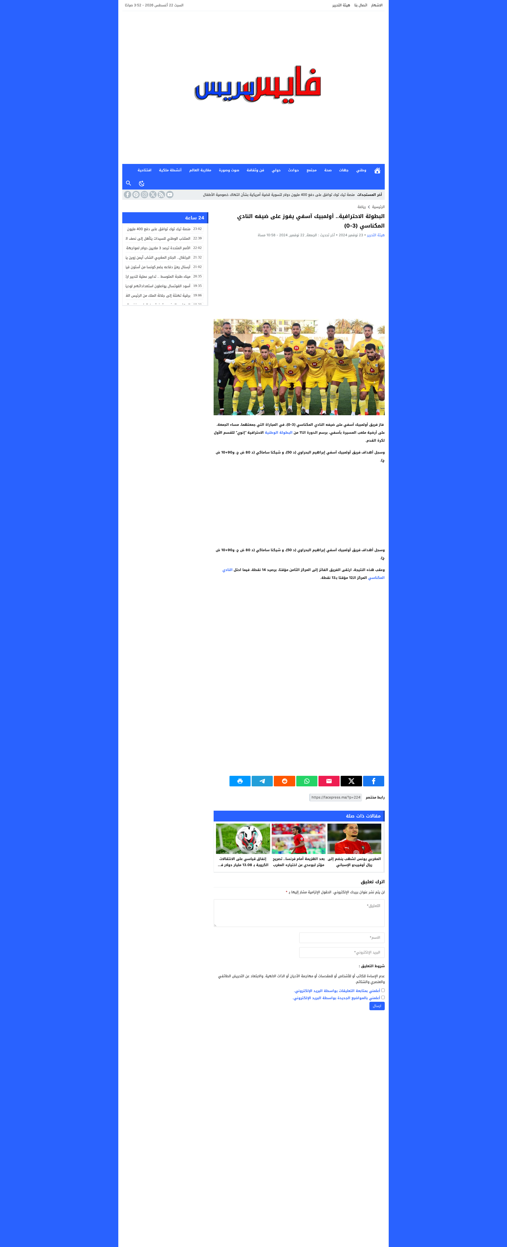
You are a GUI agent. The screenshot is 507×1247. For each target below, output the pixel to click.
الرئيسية (377, 170)
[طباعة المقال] (240, 781)
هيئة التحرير (341, 5)
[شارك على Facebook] (373, 781)
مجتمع (312, 170)
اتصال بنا (360, 5)
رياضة (362, 207)
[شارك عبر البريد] (329, 781)
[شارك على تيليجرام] (262, 781)
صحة (328, 170)
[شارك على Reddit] (284, 781)
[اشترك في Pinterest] (135, 194)
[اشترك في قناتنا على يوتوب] (169, 194)
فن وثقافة (255, 170)
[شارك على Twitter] (351, 781)
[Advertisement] (299, 278)
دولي (276, 170)
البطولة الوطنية (279, 432)
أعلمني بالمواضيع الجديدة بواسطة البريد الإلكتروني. (336, 998)
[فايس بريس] (253, 87)
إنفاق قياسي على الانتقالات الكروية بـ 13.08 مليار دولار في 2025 (243, 865)
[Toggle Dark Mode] (142, 183)
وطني (361, 170)
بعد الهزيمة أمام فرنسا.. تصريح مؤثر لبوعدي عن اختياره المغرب (299, 862)
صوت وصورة (229, 170)
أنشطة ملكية (170, 170)
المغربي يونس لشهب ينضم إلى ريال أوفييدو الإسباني (354, 862)
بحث (128, 183)
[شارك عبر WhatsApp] (307, 781)
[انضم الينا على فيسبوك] (127, 194)
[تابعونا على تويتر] (152, 194)
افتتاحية (145, 170)
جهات (344, 170)
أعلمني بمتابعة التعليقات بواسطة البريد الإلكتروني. (337, 991)
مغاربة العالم (200, 170)
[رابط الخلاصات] (161, 194)
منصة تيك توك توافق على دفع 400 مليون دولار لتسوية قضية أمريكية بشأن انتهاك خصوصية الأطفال (279, 194)
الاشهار (377, 5)
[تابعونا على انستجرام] (144, 194)
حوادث (293, 170)
